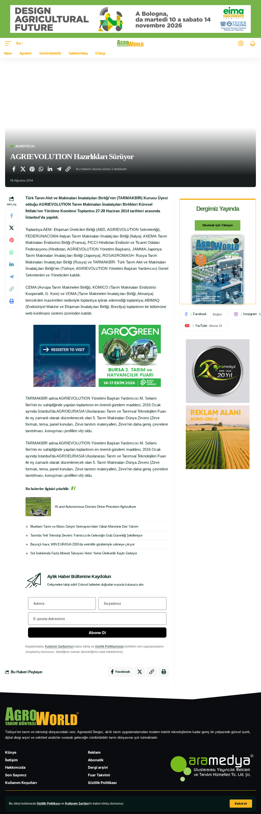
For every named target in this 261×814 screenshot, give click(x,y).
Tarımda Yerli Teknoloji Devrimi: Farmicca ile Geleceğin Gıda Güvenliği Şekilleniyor (86, 535)
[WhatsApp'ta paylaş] (41, 169)
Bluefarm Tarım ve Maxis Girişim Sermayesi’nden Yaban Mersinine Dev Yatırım (84, 526)
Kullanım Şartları (77, 803)
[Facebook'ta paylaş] (13, 169)
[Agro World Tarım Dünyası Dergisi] (130, 43)
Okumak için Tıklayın (217, 225)
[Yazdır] (11, 301)
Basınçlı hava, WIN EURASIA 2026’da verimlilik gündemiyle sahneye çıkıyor (82, 544)
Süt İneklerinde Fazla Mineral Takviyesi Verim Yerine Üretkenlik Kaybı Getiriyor (83, 553)
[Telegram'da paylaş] (59, 169)
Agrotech (25, 146)
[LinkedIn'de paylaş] (50, 169)
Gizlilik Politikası (48, 803)
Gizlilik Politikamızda (109, 646)
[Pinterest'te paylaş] (31, 169)
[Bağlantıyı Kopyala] (68, 169)
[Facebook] (203, 314)
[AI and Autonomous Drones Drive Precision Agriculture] (38, 506)
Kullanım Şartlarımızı (59, 646)
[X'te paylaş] (23, 169)
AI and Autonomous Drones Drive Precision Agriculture (95, 506)
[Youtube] (203, 326)
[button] (241, 803)
